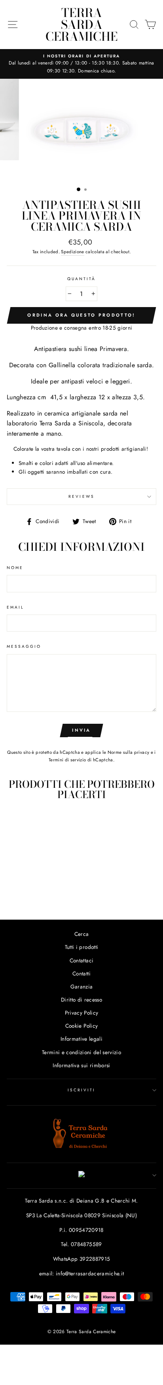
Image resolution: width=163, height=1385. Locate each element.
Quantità (81, 279)
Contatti (81, 973)
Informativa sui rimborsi (81, 1065)
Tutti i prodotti (81, 947)
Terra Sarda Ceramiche (81, 25)
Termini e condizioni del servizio (81, 1052)
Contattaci (81, 960)
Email (15, 607)
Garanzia (81, 986)
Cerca (81, 934)
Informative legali (81, 1039)
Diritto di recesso (81, 1000)
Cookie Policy (81, 1026)
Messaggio (24, 646)
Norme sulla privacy (128, 752)
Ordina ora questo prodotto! (81, 315)
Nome (15, 568)
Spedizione (72, 252)
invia (81, 730)
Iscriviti (82, 1090)
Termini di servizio (67, 760)
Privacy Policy (82, 1013)
